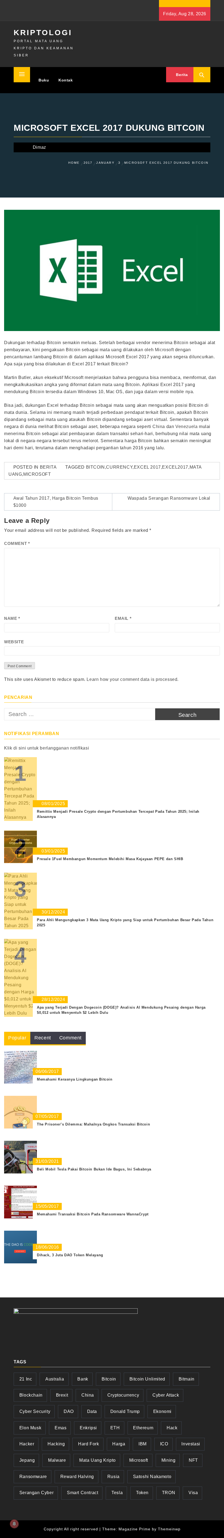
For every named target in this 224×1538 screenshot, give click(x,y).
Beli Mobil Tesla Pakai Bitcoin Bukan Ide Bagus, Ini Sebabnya (94, 1169)
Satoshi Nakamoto (152, 1476)
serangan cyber (36, 1492)
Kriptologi (43, 32)
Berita (181, 74)
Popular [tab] (17, 1037)
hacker (26, 1444)
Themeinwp (169, 1529)
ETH (115, 1427)
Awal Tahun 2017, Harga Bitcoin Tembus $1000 (55, 502)
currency (119, 467)
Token (142, 1492)
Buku (44, 80)
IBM (142, 1444)
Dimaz (39, 147)
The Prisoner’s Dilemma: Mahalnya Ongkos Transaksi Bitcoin (93, 1124)
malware (57, 1460)
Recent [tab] (42, 1037)
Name (12, 618)
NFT (193, 1460)
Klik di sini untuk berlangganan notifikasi (46, 748)
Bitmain (186, 1379)
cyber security (34, 1411)
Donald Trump (125, 1411)
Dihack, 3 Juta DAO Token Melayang (70, 1255)
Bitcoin (95, 467)
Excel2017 (175, 467)
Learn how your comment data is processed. (133, 679)
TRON (168, 1492)
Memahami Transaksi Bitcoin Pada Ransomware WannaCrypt (93, 1214)
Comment (17, 543)
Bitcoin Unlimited (147, 1379)
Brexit (62, 1395)
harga (118, 1444)
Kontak (65, 80)
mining (168, 1460)
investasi (190, 1444)
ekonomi (162, 1411)
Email (123, 618)
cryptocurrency (123, 1395)
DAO (69, 1411)
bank (82, 1379)
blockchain (31, 1395)
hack (172, 1427)
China (158, 426)
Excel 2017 (147, 467)
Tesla (117, 1492)
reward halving (77, 1476)
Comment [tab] (70, 1037)
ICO (164, 1444)
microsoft (37, 474)
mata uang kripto (97, 1460)
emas (60, 1427)
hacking (56, 1444)
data (92, 1411)
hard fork (88, 1444)
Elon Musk (30, 1427)
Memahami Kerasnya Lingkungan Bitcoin (75, 1079)
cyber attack (165, 1395)
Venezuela (186, 426)
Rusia (113, 1476)
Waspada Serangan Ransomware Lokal (169, 498)
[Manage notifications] (14, 1523)
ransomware (33, 1476)
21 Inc (25, 1379)
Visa (193, 1492)
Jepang (27, 1460)
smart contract (82, 1492)
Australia (54, 1379)
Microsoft (164, 349)
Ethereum (143, 1427)
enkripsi (88, 1427)
